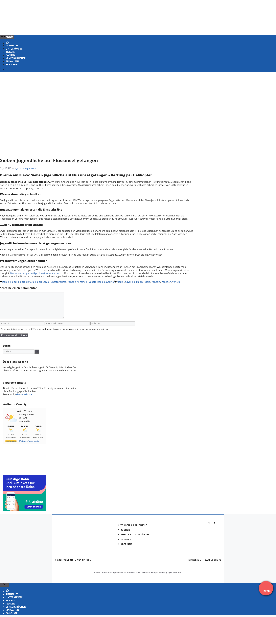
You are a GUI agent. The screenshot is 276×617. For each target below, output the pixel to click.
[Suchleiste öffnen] (2, 70)
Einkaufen (12, 61)
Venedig (156, 281)
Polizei (13, 281)
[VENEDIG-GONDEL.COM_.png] (58, 29)
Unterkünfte (14, 48)
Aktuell (120, 281)
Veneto (176, 281)
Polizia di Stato (26, 281)
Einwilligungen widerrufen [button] (171, 572)
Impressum (195, 560)
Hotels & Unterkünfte (135, 534)
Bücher (125, 529)
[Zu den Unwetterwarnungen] (11, 424)
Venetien (166, 281)
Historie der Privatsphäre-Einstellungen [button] (142, 572)
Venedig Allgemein (78, 281)
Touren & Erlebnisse (133, 525)
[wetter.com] (11, 442)
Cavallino (130, 281)
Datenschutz (213, 560)
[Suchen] (36, 352)
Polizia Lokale (42, 281)
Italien (5, 281)
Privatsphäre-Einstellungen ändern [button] (108, 572)
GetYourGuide (24, 394)
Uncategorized (58, 281)
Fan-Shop (12, 64)
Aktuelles (12, 45)
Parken (10, 55)
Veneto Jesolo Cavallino (101, 281)
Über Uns (126, 544)
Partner (125, 539)
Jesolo (147, 281)
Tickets (10, 51)
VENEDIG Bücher (16, 58)
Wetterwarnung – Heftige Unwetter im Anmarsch (36, 273)
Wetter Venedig (24, 411)
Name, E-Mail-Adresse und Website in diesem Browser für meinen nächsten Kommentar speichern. (57, 329)
